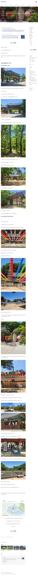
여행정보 (30, 34)
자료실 (30, 40)
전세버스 (33, 71)
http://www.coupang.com (6, 27)
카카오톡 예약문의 (31, 58)
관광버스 (30, 78)
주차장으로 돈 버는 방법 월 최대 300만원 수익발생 (10, 35)
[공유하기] (3, 537)
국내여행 (30, 71)
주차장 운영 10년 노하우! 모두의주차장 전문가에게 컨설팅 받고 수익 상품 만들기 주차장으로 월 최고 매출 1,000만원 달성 (10, 37)
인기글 (33, 64)
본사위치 (35, 5)
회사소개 (6, 5)
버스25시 (3, 1)
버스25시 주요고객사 (32, 60)
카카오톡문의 (17, 5)
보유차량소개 (31, 32)
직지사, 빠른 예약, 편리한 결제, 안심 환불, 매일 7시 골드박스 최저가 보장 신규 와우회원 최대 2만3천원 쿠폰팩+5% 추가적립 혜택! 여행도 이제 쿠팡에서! (13, 31)
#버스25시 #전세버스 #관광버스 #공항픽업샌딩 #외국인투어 (33, 81)
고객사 (11, 5)
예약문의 (23, 5)
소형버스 (30, 72)
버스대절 (33, 72)
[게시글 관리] (4, 537)
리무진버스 (30, 84)
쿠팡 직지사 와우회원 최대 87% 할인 (8, 28)
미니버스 (33, 78)
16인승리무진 (31, 73)
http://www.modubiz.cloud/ (6, 34)
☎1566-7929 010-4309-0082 (33, 57)
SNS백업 (31, 43)
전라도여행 (33, 77)
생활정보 (31, 42)
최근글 (30, 64)
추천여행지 (29, 5)
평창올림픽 (30, 35)
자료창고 (31, 41)
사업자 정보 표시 (4, 542)
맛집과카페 (30, 37)
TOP (36, 573)
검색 (34, 2)
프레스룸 (30, 38)
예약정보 (30, 29)
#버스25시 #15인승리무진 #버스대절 (32, 76)
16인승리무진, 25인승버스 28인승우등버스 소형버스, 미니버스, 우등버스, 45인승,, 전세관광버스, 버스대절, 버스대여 (12, 559)
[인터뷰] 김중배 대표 (32, 61)
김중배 (36, 83)
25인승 (30, 77)
